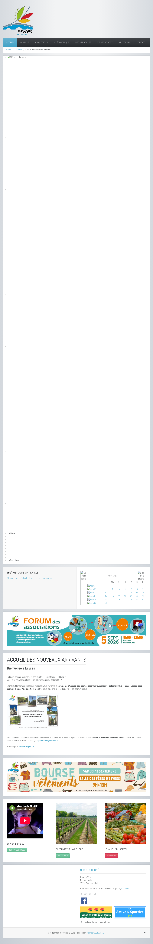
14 (131, 592)
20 (125, 596)
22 (137, 596)
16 (143, 592)
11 (112, 592)
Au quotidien (41, 42)
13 (125, 592)
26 (119, 599)
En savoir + (63, 855)
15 (137, 592)
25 (112, 599)
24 (106, 599)
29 (137, 599)
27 (125, 599)
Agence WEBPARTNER (96, 933)
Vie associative (105, 42)
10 (106, 592)
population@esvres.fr (48, 740)
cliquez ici (125, 888)
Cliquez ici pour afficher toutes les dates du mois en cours (31, 578)
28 (131, 599)
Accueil (10, 42)
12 (119, 592)
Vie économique (61, 42)
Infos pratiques (83, 42)
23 (143, 596)
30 (143, 599)
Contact (141, 42)
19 (119, 596)
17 (106, 596)
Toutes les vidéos (17, 850)
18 (112, 596)
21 (131, 596)
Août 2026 (112, 576)
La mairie (24, 42)
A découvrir (124, 42)
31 (106, 603)
